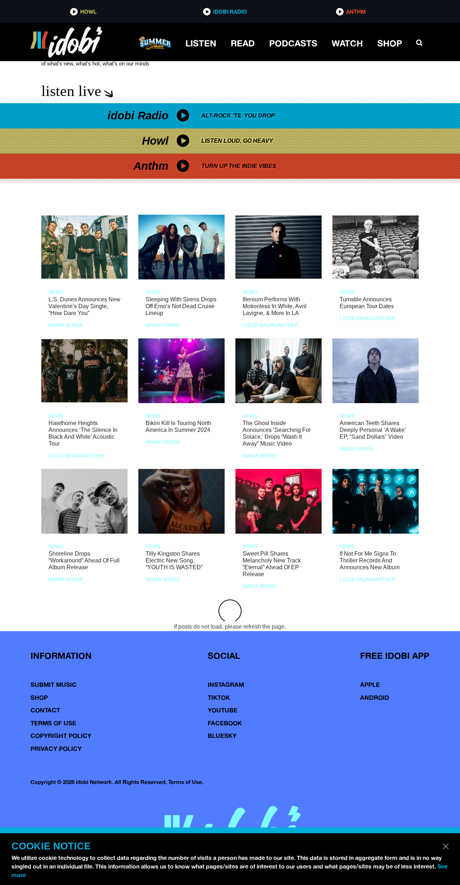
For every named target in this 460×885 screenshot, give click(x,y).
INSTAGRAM (226, 684)
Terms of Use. (185, 782)
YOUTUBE (223, 710)
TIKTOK (219, 697)
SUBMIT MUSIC (54, 684)
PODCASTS (293, 43)
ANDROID (374, 697)
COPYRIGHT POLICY (61, 735)
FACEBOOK (225, 723)
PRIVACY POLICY (56, 748)
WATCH (347, 43)
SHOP (389, 43)
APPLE (370, 684)
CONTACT (45, 710)
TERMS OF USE (53, 723)
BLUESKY (222, 735)
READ (243, 43)
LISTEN (200, 43)
